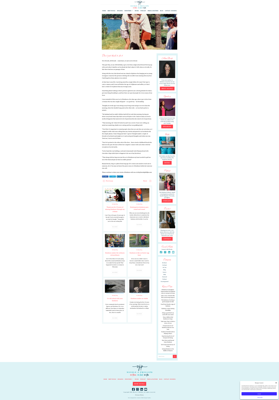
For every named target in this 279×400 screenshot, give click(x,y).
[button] (276, 383)
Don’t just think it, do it (112, 55)
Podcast (164, 279)
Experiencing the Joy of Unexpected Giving (168, 337)
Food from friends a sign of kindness (168, 305)
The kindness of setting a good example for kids (168, 300)
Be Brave (164, 263)
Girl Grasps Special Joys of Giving (168, 345)
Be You (164, 267)
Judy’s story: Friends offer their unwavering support (168, 296)
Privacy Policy (260, 397)
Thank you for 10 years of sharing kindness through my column (115, 209)
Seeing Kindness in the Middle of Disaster (168, 349)
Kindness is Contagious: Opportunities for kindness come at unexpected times (168, 291)
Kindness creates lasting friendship (168, 309)
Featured (164, 277)
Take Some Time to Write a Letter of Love (168, 322)
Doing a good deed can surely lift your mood (168, 313)
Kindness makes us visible (139, 298)
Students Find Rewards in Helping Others (168, 332)
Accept (259, 394)
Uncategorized (164, 281)
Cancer (164, 272)
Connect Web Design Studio (144, 397)
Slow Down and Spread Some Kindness (168, 341)
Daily (164, 274)
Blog (117, 204)
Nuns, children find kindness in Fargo (168, 318)
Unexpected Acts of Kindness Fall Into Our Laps (168, 327)
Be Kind (113, 204)
